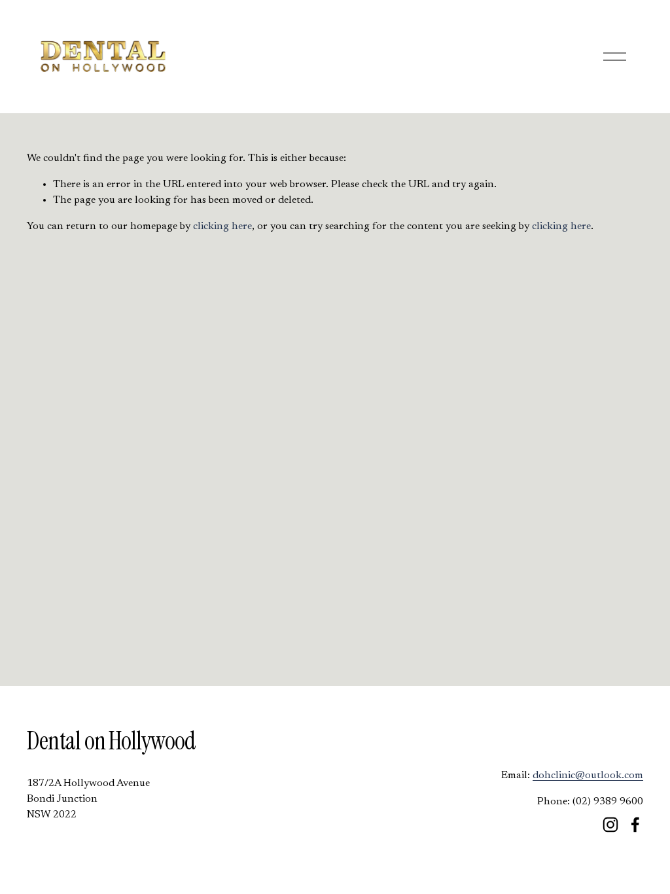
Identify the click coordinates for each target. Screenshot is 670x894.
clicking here (222, 226)
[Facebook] (635, 824)
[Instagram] (610, 824)
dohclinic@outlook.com (588, 775)
